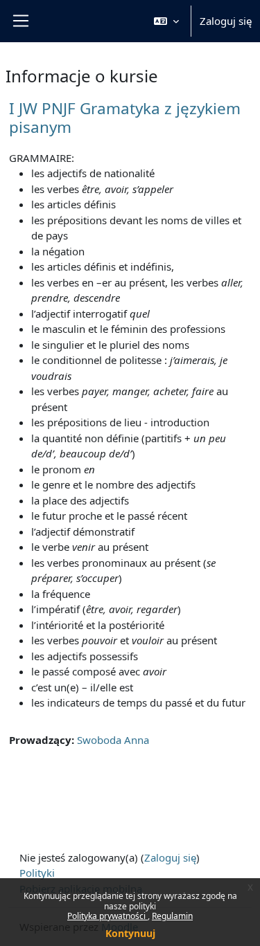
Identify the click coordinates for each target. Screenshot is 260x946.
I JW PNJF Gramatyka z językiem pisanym (125, 118)
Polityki (37, 873)
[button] (166, 21)
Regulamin (172, 916)
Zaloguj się (226, 21)
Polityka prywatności (107, 916)
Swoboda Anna (113, 740)
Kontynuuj (130, 933)
